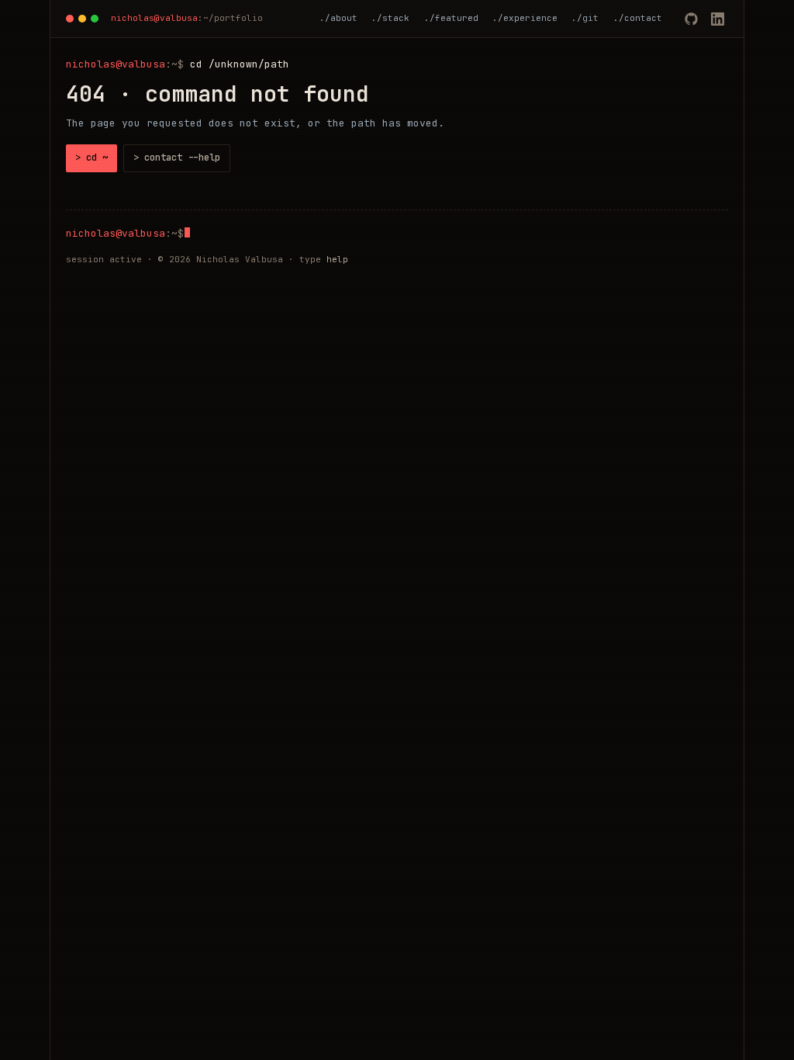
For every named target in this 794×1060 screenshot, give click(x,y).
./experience (525, 17)
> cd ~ (91, 157)
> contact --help (176, 157)
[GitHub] (691, 18)
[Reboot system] (70, 19)
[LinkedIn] (717, 18)
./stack (390, 17)
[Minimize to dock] (82, 19)
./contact (637, 17)
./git (585, 17)
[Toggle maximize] (94, 19)
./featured (451, 17)
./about (338, 17)
